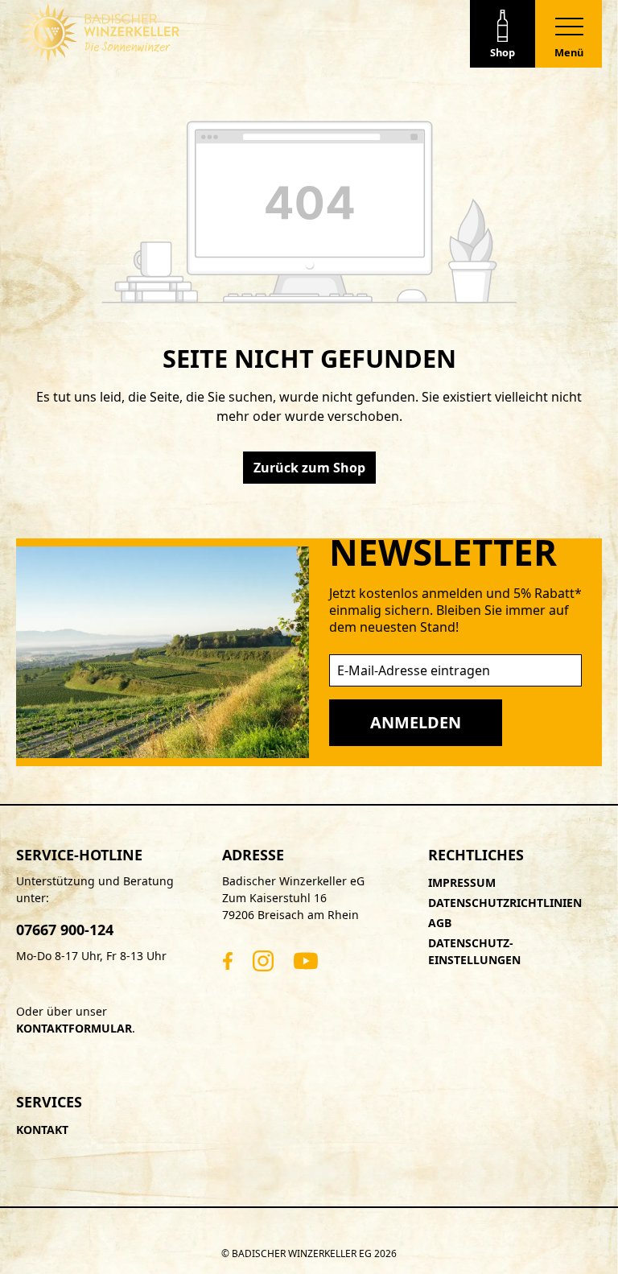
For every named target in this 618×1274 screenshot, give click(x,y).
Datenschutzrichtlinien (505, 902)
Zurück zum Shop (309, 467)
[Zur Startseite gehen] (99, 33)
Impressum (462, 882)
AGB (439, 922)
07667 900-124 (64, 929)
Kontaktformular (74, 1028)
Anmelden (415, 722)
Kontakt (42, 1129)
